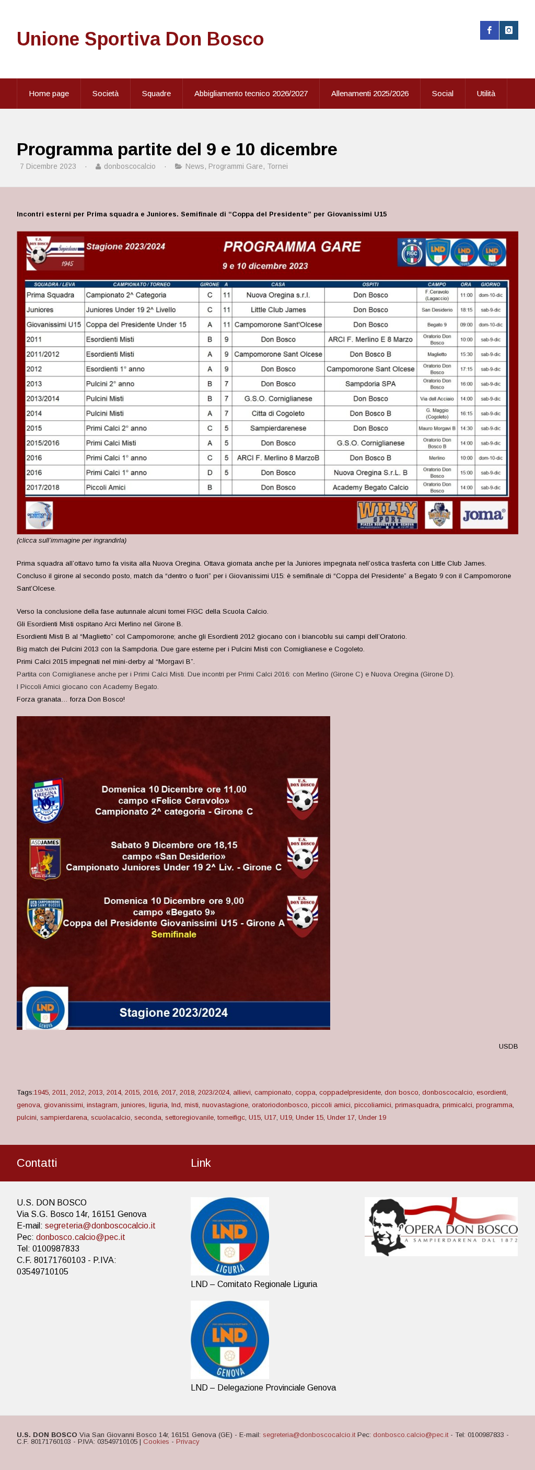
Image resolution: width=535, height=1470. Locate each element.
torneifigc (231, 1117)
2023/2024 (213, 1092)
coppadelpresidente (350, 1092)
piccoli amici (331, 1105)
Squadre (156, 93)
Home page (49, 93)
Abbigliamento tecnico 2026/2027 (251, 93)
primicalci (457, 1105)
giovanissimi (63, 1105)
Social (442, 93)
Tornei (277, 166)
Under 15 (309, 1117)
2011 (59, 1092)
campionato (273, 1092)
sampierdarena (63, 1117)
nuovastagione (225, 1105)
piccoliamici (372, 1105)
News (194, 166)
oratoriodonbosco (280, 1105)
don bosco (401, 1092)
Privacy (188, 1441)
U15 (255, 1117)
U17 (270, 1117)
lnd (176, 1105)
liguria (158, 1105)
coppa (305, 1092)
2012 (77, 1092)
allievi (242, 1092)
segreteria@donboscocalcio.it (100, 1225)
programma (494, 1105)
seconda (147, 1117)
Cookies (156, 1441)
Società (105, 93)
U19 (286, 1117)
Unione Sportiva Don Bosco (140, 39)
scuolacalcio (111, 1117)
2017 (168, 1092)
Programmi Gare (235, 166)
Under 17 (341, 1117)
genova (28, 1105)
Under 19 (372, 1117)
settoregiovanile (189, 1117)
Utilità (486, 93)
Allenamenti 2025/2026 (370, 93)
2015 (132, 1092)
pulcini (27, 1117)
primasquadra (417, 1105)
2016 (150, 1092)
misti (191, 1105)
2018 (187, 1092)
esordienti (491, 1092)
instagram (102, 1105)
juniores (133, 1105)
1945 (41, 1092)
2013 (95, 1092)
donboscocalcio (447, 1092)
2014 (114, 1092)
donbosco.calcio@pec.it (80, 1237)
